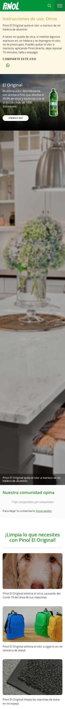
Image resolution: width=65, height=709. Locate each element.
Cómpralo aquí (15, 118)
